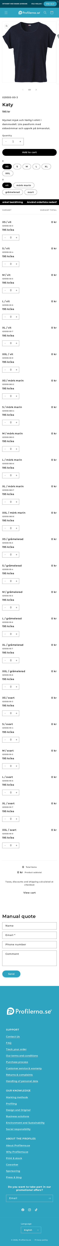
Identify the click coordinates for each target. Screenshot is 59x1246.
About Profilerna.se (18, 1145)
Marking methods (17, 1097)
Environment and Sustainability (25, 1122)
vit (7, 185)
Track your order (16, 1049)
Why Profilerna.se (17, 1151)
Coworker (12, 1164)
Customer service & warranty (24, 1068)
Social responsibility (18, 1129)
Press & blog (13, 1177)
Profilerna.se (25, 1240)
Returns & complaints (19, 1074)
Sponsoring (13, 1170)
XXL (7, 173)
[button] (6, 12)
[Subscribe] (49, 1198)
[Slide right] (36, 89)
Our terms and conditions (22, 1055)
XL (46, 166)
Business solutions (17, 1116)
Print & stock (14, 1158)
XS (7, 166)
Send (11, 973)
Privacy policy (41, 1240)
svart (31, 192)
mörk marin (23, 185)
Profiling (11, 1103)
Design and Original (18, 1110)
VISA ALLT (50, 4)
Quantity (7, 135)
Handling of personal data (22, 1081)
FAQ (8, 1042)
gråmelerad (12, 192)
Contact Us (13, 1036)
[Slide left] (23, 89)
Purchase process (17, 1062)
